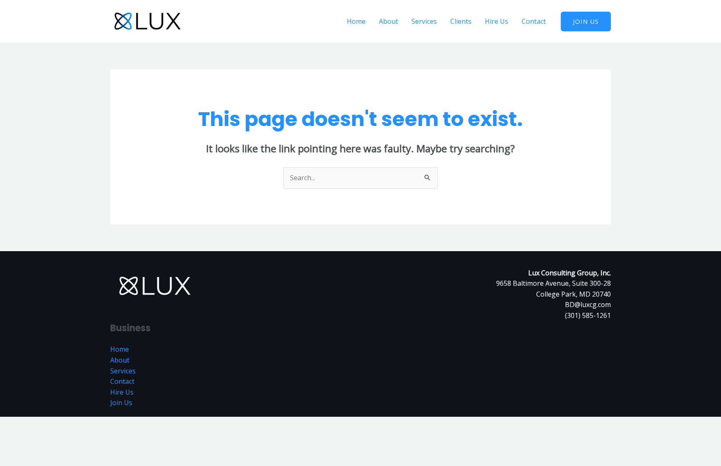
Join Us (121, 402)
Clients (460, 21)
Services (424, 21)
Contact (534, 21)
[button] (586, 21)
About (388, 21)
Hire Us (496, 21)
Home (356, 21)
